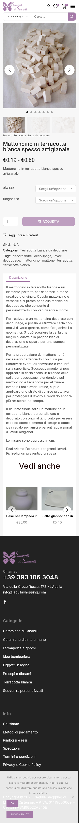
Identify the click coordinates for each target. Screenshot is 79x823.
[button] (49, 6)
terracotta (64, 260)
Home (7, 135)
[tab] (18, 277)
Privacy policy (20, 814)
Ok (12, 803)
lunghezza (11, 199)
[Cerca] (72, 17)
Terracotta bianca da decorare (32, 135)
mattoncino (31, 260)
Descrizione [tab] (18, 277)
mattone (48, 260)
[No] (73, 797)
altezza (8, 187)
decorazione (22, 256)
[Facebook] (5, 602)
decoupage (42, 256)
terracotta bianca (16, 265)
